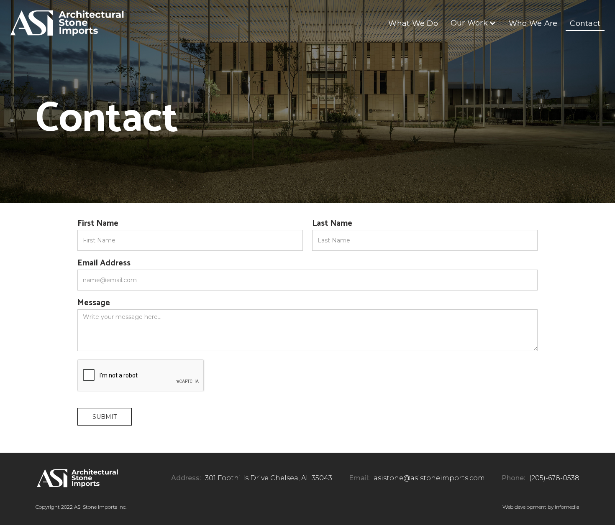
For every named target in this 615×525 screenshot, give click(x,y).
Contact (585, 23)
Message (93, 303)
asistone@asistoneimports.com (429, 478)
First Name (97, 223)
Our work (469, 23)
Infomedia (567, 507)
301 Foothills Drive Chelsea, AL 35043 (268, 478)
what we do (413, 23)
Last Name (332, 223)
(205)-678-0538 (554, 478)
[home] (67, 23)
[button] (473, 23)
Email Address (104, 263)
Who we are (533, 23)
